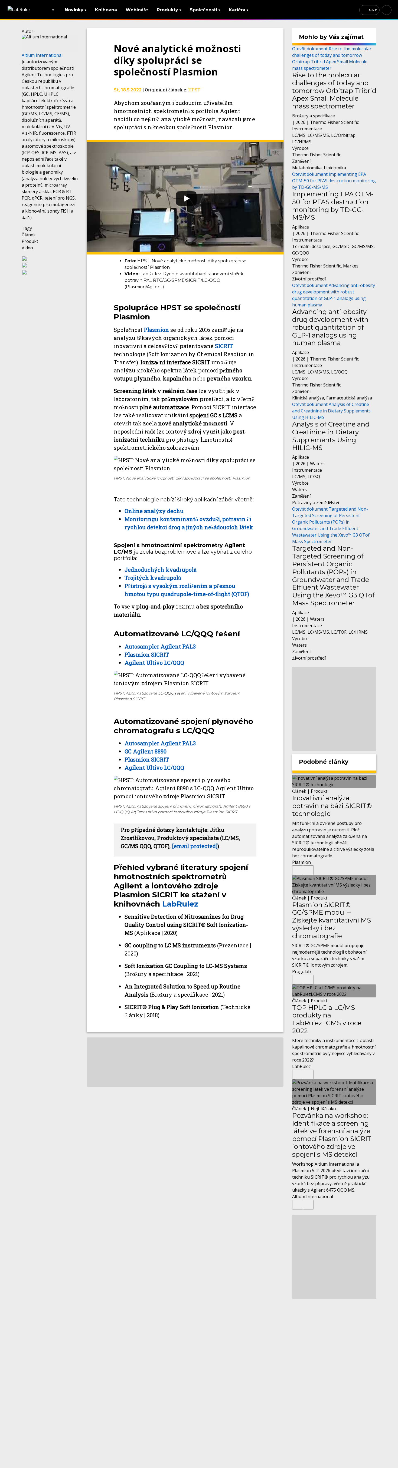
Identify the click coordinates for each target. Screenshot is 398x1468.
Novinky (75, 9)
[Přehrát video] (185, 197)
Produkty (169, 9)
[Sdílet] (308, 870)
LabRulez (180, 903)
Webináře (137, 9)
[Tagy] (297, 870)
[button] (50, 258)
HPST (194, 89)
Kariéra (238, 9)
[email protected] (194, 845)
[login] (387, 10)
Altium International (42, 55)
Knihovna (106, 9)
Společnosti (205, 9)
